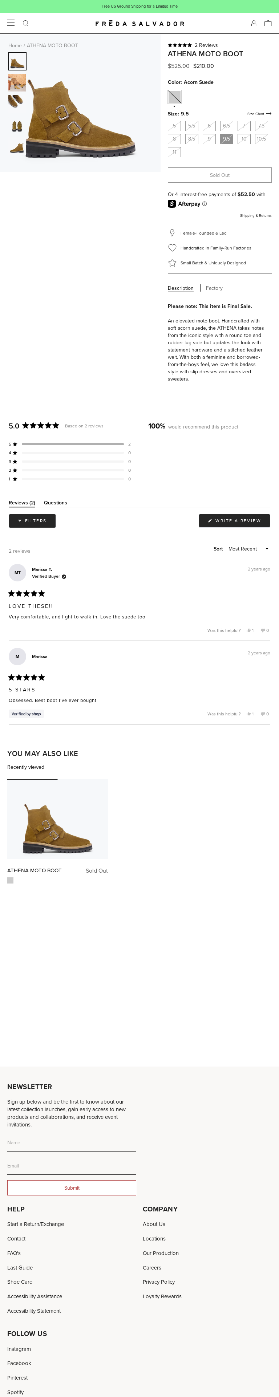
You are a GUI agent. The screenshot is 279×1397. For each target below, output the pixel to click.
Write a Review (242, 522)
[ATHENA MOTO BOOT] (57, 819)
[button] (220, 45)
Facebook (19, 1363)
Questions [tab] (55, 504)
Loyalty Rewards (162, 1296)
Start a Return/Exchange (35, 1224)
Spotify (15, 1392)
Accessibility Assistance (34, 1296)
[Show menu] (11, 23)
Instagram (19, 1349)
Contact (16, 1238)
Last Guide (20, 1267)
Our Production (161, 1253)
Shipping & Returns (256, 215)
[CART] (268, 23)
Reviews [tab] (22, 504)
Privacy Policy (159, 1282)
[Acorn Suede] (10, 880)
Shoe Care (19, 1282)
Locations (154, 1238)
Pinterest (17, 1377)
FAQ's (14, 1253)
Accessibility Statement (34, 1311)
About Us (154, 1224)
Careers (152, 1267)
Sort (219, 548)
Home (15, 45)
